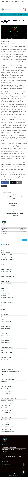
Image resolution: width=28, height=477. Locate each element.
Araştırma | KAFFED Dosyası (6, 254)
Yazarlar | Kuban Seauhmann (7, 412)
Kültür (22, 1)
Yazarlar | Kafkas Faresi (5, 405)
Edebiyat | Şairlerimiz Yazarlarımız (7, 283)
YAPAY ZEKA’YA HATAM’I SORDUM (9, 447)
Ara (24, 240)
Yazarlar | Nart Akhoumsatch (7, 417)
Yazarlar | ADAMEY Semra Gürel (7, 379)
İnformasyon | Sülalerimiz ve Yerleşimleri (9, 302)
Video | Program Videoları (6, 338)
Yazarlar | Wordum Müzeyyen (7, 429)
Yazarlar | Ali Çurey (5, 381)
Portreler (3, 316)
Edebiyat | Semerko (5, 286)
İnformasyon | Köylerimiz (6, 300)
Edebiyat (17, 1)
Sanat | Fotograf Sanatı (5, 326)
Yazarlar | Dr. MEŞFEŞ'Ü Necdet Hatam (8, 398)
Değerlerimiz (3, 309)
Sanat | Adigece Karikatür (6, 321)
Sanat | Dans (3, 323)
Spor (15, 3)
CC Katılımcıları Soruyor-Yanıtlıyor (7, 259)
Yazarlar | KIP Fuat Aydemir (6, 407)
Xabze (3, 1)
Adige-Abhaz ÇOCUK (5, 247)
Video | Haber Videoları (5, 335)
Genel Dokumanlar (5, 293)
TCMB (6, 233)
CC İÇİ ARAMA (4, 237)
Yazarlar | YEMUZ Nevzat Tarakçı (7, 431)
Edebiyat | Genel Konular (6, 274)
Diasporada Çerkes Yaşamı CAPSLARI (8, 311)
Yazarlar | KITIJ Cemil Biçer (6, 410)
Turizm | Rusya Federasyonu (7, 369)
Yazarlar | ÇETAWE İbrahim (6, 393)
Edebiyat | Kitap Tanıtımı (6, 278)
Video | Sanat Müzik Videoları (7, 344)
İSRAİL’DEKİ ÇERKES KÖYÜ (14, 203)
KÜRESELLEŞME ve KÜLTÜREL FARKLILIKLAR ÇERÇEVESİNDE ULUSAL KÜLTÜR (14, 195)
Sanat (4, 3)
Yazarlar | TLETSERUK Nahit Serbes (8, 426)
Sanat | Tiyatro (4, 333)
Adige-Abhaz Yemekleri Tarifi (6, 307)
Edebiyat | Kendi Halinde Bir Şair (7, 276)
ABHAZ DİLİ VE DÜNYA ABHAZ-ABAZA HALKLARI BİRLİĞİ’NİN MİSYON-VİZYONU (14, 212)
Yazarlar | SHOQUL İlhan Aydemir (7, 422)
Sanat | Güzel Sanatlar (5, 328)
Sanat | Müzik (4, 331)
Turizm (18, 3)
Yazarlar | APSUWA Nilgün (6, 386)
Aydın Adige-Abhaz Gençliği (6, 257)
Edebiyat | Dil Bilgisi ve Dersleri (7, 271)
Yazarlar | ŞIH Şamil (5, 424)
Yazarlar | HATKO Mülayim (6, 403)
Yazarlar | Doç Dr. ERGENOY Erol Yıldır (8, 395)
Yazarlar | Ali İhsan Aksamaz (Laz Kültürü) (9, 384)
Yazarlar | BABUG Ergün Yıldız (7, 391)
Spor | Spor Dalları (5, 355)
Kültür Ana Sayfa (4, 314)
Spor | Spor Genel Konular (6, 357)
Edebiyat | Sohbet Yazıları (6, 290)
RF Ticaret (3, 264)
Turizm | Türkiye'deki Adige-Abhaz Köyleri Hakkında (11, 371)
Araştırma (7, 1)
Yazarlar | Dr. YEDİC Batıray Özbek (8, 400)
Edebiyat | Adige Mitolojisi (6, 269)
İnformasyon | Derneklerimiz (7, 297)
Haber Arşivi (3, 261)
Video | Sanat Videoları (5, 340)
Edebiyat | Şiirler (4, 288)
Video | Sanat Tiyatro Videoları (7, 347)
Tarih (13, 1)
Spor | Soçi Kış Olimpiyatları (6, 352)
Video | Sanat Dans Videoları (6, 342)
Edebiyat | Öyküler (5, 281)
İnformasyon (3, 295)
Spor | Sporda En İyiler (5, 359)
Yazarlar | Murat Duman (6, 415)
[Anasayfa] (1, 14)
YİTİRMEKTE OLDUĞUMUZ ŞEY (8, 453)
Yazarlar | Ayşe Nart (5, 388)
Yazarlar (22, 3)
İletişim (14, 4)
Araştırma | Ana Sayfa (5, 252)
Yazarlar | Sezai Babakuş (6, 419)
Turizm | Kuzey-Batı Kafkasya (7, 366)
